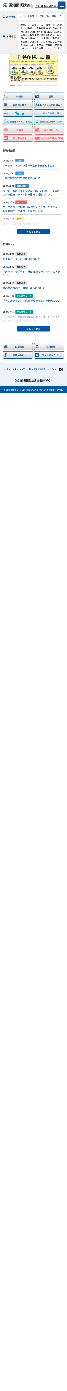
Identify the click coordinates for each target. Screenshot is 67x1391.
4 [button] (33, 85)
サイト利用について (15, 369)
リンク (53, 369)
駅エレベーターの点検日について (21, 259)
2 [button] (19, 85)
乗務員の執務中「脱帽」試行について (24, 288)
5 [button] (40, 85)
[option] (33, 68)
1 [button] (12, 85)
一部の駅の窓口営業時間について (21, 178)
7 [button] (54, 85)
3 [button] (26, 85)
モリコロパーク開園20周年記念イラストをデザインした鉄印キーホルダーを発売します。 (31, 209)
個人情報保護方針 (37, 369)
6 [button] (47, 85)
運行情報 (11, 16)
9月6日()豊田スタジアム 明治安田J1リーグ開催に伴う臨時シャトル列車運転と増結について (31, 192)
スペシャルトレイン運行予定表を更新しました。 (30, 165)
